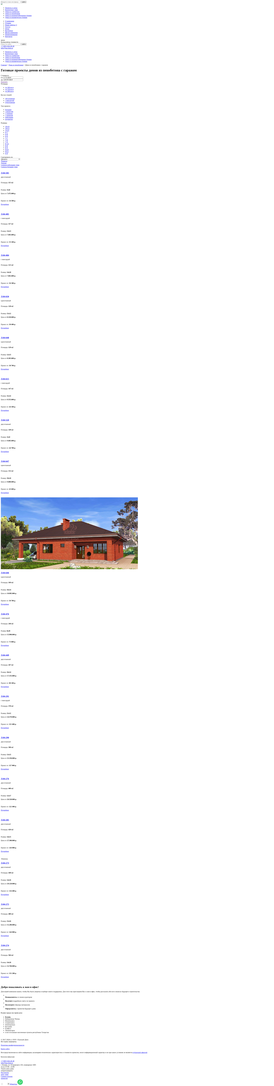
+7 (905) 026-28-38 (7, 46)
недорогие (9, 119)
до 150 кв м (9, 89)
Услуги (7, 27)
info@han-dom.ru (7, 48)
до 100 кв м (9, 87)
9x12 (7, 152)
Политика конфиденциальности (12, 1045)
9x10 (7, 150)
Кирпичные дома (11, 10)
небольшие (9, 117)
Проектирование (11, 34)
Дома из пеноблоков (12, 14)
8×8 (6, 146)
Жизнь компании (11, 33)
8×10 (7, 144)
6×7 (6, 132)
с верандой (9, 112)
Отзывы (8, 23)
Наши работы (11, 25)
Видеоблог (9, 31)
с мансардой (9, 100)
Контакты (8, 36)
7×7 (6, 138)
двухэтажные (10, 98)
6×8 (6, 134)
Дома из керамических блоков (16, 17)
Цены (7, 29)
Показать (4, 82)
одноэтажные (10, 102)
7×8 (6, 140)
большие (8, 110)
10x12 (7, 128)
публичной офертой (140, 1052)
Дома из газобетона (12, 12)
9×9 (6, 153)
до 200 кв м (9, 91)
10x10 (7, 126)
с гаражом (9, 113)
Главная (4, 65)
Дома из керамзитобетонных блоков (18, 15)
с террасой (9, 115)
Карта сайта (5, 1049)
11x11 (7, 130)
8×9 (6, 148)
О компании (9, 21)
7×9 (6, 142)
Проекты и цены (11, 8)
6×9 (6, 136)
